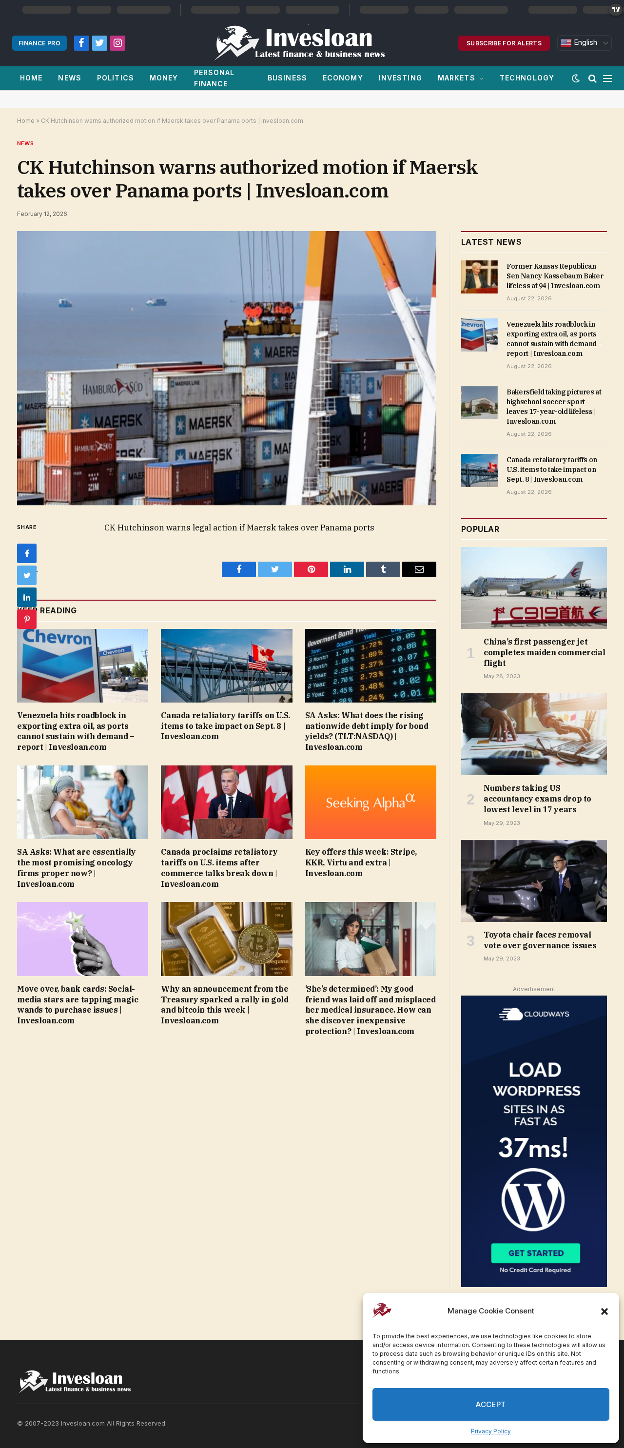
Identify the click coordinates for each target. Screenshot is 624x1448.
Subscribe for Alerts (504, 43)
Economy (343, 78)
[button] (604, 1311)
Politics (115, 78)
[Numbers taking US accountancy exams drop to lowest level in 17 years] (534, 734)
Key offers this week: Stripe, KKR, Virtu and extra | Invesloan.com (361, 862)
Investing (400, 78)
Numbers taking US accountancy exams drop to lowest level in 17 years (537, 798)
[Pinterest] (27, 619)
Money (164, 78)
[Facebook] (27, 553)
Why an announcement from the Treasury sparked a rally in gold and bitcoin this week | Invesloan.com (224, 1004)
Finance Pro (39, 43)
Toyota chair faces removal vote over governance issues (540, 940)
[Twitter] (27, 575)
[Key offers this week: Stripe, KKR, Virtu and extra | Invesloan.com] (370, 802)
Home (31, 78)
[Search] (592, 78)
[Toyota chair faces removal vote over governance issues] (534, 881)
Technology (527, 78)
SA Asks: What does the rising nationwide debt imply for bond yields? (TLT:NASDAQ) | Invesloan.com (367, 731)
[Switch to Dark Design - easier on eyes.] (575, 78)
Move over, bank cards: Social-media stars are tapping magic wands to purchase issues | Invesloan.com (77, 1004)
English (584, 42)
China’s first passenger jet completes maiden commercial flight (544, 652)
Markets (456, 78)
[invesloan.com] (304, 43)
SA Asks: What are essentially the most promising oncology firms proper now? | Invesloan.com (76, 867)
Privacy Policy (491, 1431)
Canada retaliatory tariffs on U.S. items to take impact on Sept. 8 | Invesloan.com (225, 726)
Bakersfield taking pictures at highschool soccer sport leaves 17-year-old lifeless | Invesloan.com (554, 407)
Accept (491, 1404)
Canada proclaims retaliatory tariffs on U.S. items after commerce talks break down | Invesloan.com (219, 867)
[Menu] (607, 78)
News (69, 78)
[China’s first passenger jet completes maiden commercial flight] (534, 588)
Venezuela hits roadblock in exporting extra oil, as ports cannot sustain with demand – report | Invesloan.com (76, 731)
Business (287, 78)
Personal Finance (214, 77)
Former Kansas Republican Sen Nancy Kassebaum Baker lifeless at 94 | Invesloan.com (555, 276)
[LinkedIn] (27, 597)
